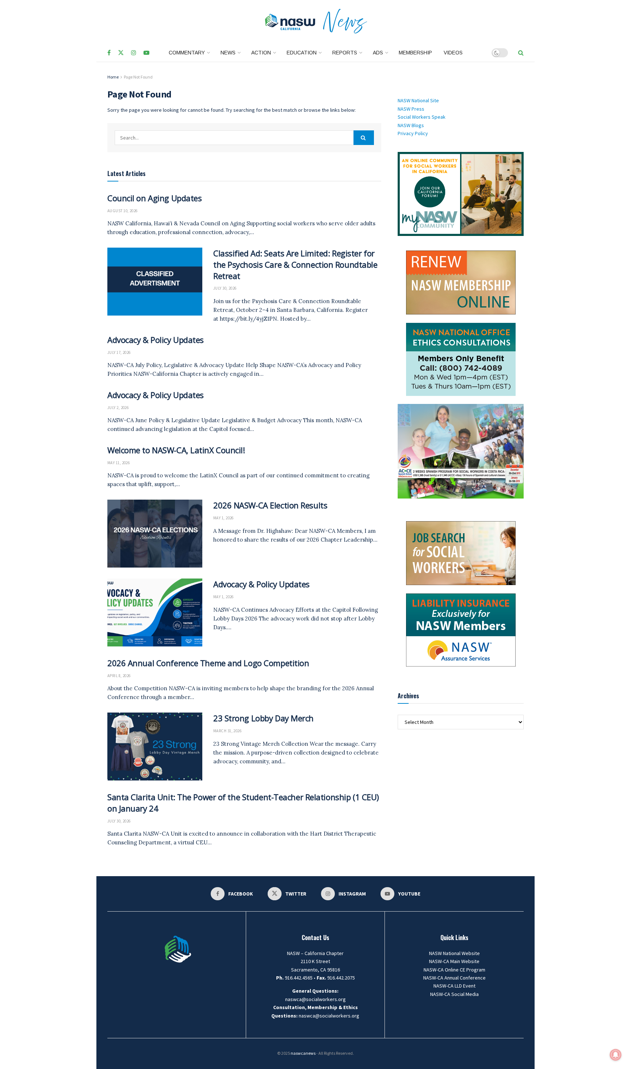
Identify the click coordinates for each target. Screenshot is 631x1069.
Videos (453, 53)
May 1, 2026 (223, 517)
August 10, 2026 (122, 210)
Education (302, 53)
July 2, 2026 (118, 407)
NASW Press (411, 109)
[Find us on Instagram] (133, 53)
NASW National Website (454, 953)
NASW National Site (418, 100)
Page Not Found (138, 77)
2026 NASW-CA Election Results (270, 505)
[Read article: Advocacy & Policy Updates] (154, 612)
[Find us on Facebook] (109, 53)
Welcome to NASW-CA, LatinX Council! (176, 449)
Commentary (187, 53)
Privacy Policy (413, 133)
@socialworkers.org (337, 1015)
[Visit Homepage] (315, 22)
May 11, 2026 (118, 462)
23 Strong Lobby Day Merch (263, 718)
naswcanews (303, 1053)
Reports (344, 53)
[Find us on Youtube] (146, 53)
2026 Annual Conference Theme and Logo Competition (208, 662)
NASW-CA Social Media (454, 994)
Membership (415, 53)
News (228, 53)
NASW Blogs (411, 125)
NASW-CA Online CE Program (454, 969)
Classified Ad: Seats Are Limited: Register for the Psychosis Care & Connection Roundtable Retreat (295, 264)
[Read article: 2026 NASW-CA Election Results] (154, 534)
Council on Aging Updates (154, 197)
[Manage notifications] (616, 1055)
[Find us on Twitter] (121, 53)
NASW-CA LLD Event (454, 985)
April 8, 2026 (119, 675)
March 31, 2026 (227, 730)
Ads (378, 53)
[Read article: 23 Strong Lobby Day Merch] (154, 746)
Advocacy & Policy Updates (155, 339)
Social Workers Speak (421, 117)
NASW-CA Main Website (454, 961)
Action (261, 53)
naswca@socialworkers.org (315, 999)
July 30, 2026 (225, 288)
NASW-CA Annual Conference (454, 977)
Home (113, 77)
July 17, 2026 (119, 352)
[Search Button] (521, 53)
